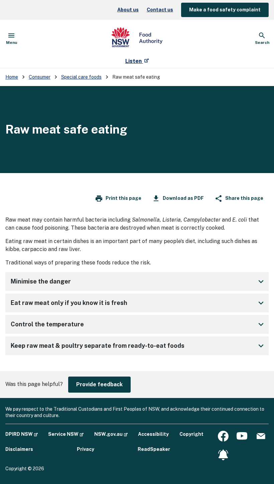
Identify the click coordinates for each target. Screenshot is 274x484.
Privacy (85, 449)
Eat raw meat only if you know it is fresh (69, 302)
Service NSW (66, 434)
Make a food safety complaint (225, 9)
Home (11, 77)
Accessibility (153, 434)
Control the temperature (47, 324)
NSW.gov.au (111, 434)
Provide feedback (99, 384)
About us (128, 9)
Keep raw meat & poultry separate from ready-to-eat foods (97, 345)
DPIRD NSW (21, 434)
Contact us (160, 9)
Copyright (191, 434)
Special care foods (81, 77)
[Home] (137, 38)
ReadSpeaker (154, 449)
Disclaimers (19, 449)
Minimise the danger (41, 281)
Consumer (39, 77)
